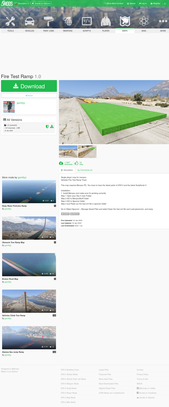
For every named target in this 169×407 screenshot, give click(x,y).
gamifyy (21, 102)
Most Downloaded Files (108, 383)
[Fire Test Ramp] (68, 151)
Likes (81, 164)
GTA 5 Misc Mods (68, 402)
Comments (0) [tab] (85, 170)
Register (156, 3)
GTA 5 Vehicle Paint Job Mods (73, 379)
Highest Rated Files (107, 388)
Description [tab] (68, 170)
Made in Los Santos (9, 371)
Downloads (68, 164)
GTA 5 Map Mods (68, 397)
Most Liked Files (105, 379)
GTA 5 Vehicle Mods (69, 374)
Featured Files (105, 374)
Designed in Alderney (10, 368)
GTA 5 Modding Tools (70, 369)
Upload (132, 3)
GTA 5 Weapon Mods (70, 383)
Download (32, 86)
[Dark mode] (165, 3)
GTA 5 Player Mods (69, 393)
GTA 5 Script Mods (68, 388)
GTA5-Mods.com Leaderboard (111, 393)
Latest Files (104, 369)
